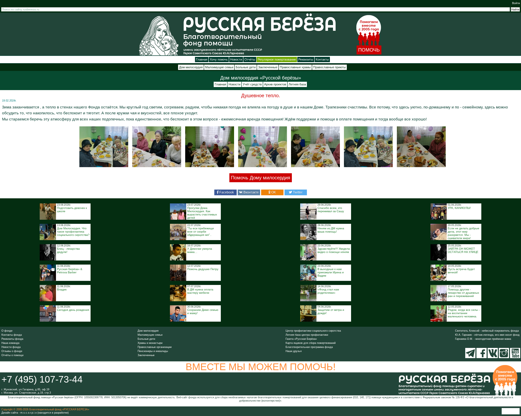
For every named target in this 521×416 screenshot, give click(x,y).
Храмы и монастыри (150, 342)
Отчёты (249, 59)
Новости (236, 59)
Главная (201, 59)
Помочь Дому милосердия (260, 177)
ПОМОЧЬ (369, 50)
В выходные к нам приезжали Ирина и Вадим (330, 272)
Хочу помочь (219, 59)
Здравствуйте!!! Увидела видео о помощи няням (333, 250)
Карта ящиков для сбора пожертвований (311, 342)
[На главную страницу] (158, 35)
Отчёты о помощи (12, 355)
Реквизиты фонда (12, 338)
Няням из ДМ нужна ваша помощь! (330, 230)
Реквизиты (305, 59)
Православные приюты (329, 67)
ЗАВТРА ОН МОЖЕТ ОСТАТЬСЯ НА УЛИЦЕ (463, 250)
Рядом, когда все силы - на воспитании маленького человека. (464, 313)
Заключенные (267, 67)
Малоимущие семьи (219, 67)
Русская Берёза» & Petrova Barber (69, 270)
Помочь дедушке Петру (202, 269)
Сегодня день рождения (73, 309)
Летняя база (297, 84)
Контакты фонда (11, 334)
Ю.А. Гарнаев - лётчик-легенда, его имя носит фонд (487, 334)
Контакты (322, 59)
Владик (62, 289)
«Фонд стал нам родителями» (328, 291)
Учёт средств (252, 84)
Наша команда (10, 342)
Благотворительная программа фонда (309, 347)
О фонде (6, 330)
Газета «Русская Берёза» (301, 338)
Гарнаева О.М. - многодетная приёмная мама (483, 338)
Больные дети (246, 67)
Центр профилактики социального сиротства (313, 330)
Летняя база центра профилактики (307, 334)
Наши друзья (294, 351)
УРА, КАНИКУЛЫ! (459, 208)
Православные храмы (295, 67)
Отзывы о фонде (11, 351)
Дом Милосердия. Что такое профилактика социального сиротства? (73, 231)
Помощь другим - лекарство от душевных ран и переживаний (463, 293)
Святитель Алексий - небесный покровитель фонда (487, 330)
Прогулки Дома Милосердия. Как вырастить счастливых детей (202, 212)
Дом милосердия (191, 67)
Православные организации (155, 347)
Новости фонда (11, 347)
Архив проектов (275, 84)
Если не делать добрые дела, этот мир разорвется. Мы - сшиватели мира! (463, 233)
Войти (516, 3)
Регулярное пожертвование (277, 59)
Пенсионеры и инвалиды (153, 351)
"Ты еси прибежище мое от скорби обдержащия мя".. (200, 231)
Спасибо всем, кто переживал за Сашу (330, 209)
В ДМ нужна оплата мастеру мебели (200, 291)
